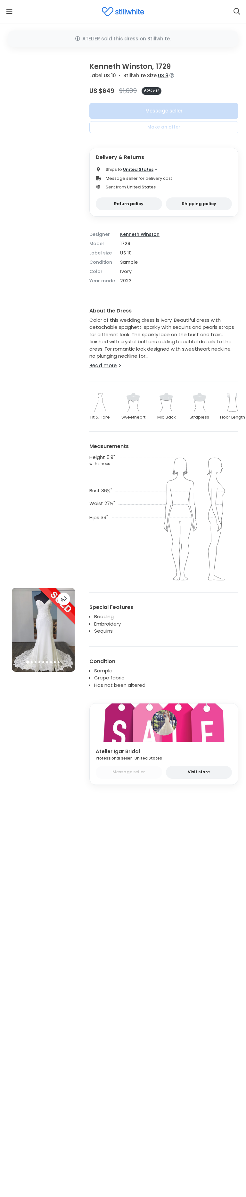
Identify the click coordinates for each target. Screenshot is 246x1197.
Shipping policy (199, 204)
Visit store (199, 772)
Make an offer (163, 127)
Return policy (129, 204)
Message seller (164, 110)
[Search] (236, 11)
